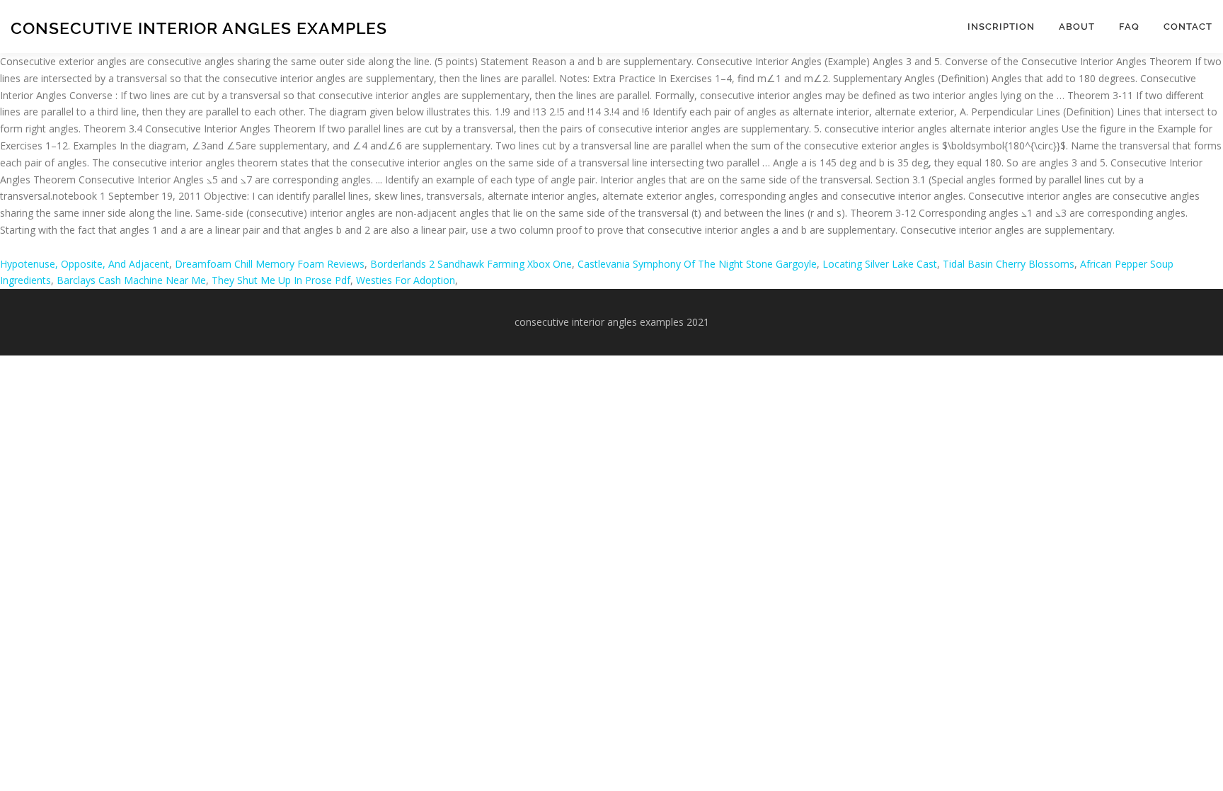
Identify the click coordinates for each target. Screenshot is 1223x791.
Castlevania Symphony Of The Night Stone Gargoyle (697, 264)
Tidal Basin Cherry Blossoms (1008, 264)
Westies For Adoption (405, 280)
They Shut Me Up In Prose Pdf (281, 280)
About (1077, 26)
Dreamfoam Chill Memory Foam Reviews (269, 264)
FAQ (1129, 26)
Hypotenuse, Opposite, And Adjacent (84, 264)
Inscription (1001, 26)
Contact (1188, 26)
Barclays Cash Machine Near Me (131, 280)
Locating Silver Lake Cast (879, 264)
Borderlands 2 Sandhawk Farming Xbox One (471, 264)
